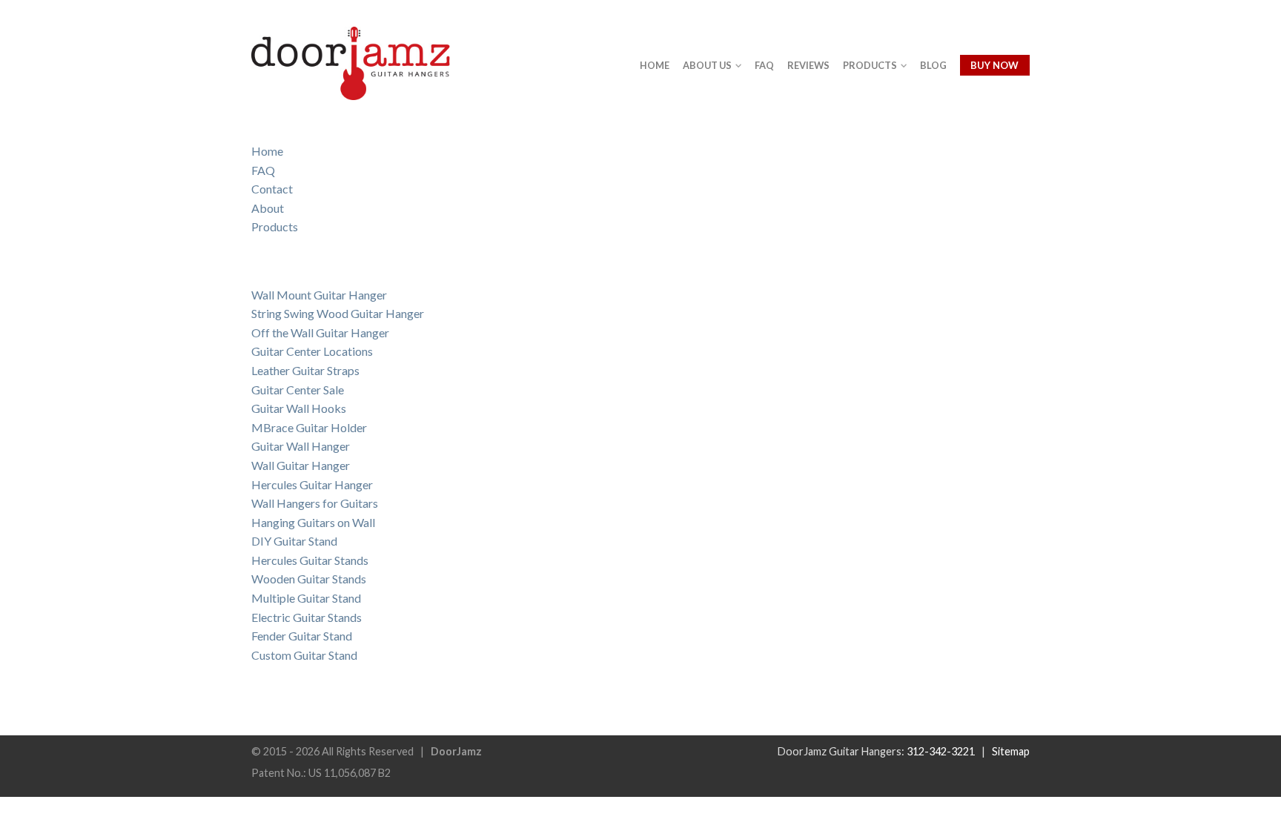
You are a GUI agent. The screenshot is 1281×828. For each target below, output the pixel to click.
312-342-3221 (941, 751)
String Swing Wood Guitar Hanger (337, 313)
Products (274, 226)
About (267, 208)
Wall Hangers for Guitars (314, 503)
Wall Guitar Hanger (300, 465)
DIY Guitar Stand (294, 541)
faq (764, 65)
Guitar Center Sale (297, 389)
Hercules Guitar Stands (309, 560)
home (654, 65)
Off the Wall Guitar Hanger (320, 332)
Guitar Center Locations (312, 351)
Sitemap (1011, 751)
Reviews (808, 65)
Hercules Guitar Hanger (312, 484)
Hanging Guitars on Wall (313, 522)
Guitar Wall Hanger (300, 446)
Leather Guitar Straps (305, 370)
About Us (707, 65)
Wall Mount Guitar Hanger (319, 295)
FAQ (263, 170)
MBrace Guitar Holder (309, 427)
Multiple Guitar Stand (306, 598)
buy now (994, 65)
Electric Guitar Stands (306, 617)
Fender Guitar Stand (301, 636)
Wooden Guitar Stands (308, 579)
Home (267, 151)
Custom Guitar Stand (304, 655)
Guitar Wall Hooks (298, 408)
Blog (933, 65)
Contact (272, 189)
